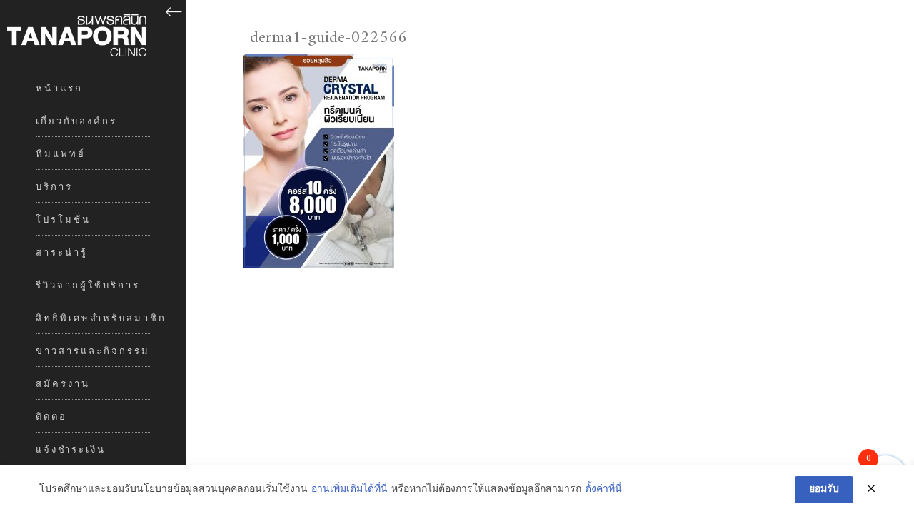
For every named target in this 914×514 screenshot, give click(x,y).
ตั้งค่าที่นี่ (603, 490)
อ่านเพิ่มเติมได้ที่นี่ (349, 490)
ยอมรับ (824, 489)
